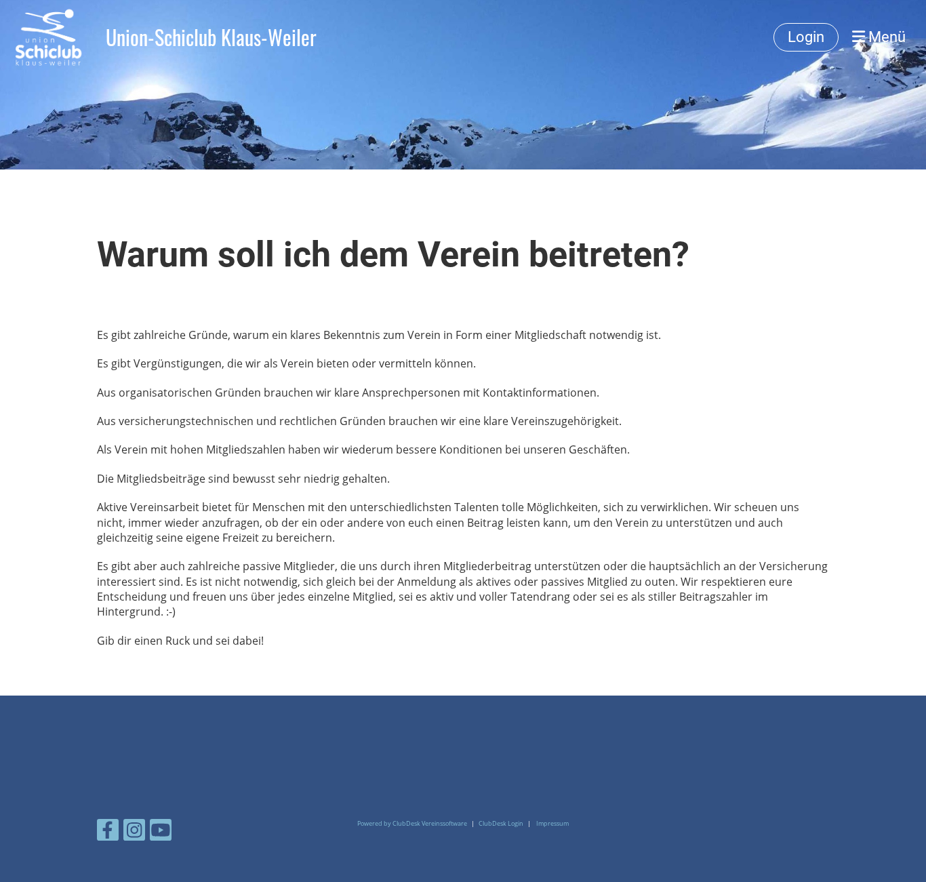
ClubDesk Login (501, 823)
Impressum (552, 823)
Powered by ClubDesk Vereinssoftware (412, 823)
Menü (885, 36)
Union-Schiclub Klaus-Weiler (211, 37)
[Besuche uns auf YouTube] (161, 832)
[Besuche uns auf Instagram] (134, 832)
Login (806, 36)
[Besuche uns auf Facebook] (108, 832)
